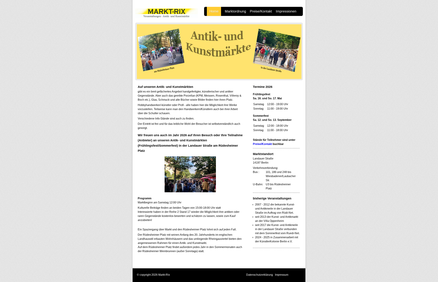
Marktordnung (235, 11)
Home (213, 11)
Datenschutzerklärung (259, 274)
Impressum (281, 274)
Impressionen (286, 11)
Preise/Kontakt (261, 11)
